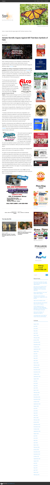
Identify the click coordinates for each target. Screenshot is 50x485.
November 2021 (37, 454)
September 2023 (37, 403)
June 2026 (36, 328)
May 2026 (36, 330)
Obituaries (38, 1)
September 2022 (37, 431)
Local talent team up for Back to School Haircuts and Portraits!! (40, 316)
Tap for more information (39, 167)
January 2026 (36, 340)
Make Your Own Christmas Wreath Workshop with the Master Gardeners (24, 233)
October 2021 (36, 456)
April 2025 (36, 360)
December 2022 (37, 424)
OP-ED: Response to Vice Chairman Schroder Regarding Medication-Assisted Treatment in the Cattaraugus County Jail (40, 308)
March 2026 (36, 335)
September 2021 (37, 458)
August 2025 (36, 351)
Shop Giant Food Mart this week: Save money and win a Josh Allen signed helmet (40, 283)
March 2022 (36, 445)
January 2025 (36, 367)
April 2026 (36, 333)
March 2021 (36, 472)
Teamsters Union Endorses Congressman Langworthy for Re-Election (40, 297)
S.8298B (28, 70)
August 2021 (36, 461)
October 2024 (36, 374)
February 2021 (36, 474)
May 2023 (36, 413)
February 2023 (36, 419)
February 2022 (36, 447)
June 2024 (36, 383)
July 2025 (35, 353)
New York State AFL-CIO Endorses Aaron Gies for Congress (40, 303)
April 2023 (36, 415)
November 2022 (37, 426)
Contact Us (42, 1)
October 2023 (36, 401)
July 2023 (35, 408)
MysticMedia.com (11, 483)
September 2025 (37, 349)
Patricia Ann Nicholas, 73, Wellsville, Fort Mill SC (39, 312)
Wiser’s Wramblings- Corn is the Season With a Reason (40, 293)
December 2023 (37, 397)
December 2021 (37, 451)
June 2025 (36, 356)
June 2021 (36, 465)
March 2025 (36, 362)
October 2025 (36, 346)
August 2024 (36, 378)
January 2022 (36, 449)
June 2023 (36, 410)
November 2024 (37, 372)
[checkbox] (1, 483)
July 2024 (35, 381)
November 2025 (37, 344)
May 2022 (36, 440)
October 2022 (36, 429)
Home (35, 1)
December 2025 (37, 342)
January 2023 (36, 422)
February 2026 (36, 337)
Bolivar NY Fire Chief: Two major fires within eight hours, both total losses (9, 235)
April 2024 (36, 387)
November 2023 (37, 399)
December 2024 (37, 369)
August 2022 (36, 433)
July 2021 (35, 463)
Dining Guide (46, 1)
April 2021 (36, 470)
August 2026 (36, 324)
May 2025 (36, 358)
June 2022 (36, 438)
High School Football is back (39, 300)
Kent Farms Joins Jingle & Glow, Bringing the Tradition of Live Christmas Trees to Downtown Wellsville (40, 288)
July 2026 (35, 326)
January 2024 (36, 394)
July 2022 (35, 435)
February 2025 (36, 365)
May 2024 (36, 385)
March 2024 (36, 390)
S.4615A (11, 66)
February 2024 (36, 392)
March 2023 (36, 417)
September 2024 (37, 376)
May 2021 (36, 467)
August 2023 (36, 406)
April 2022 (36, 442)
